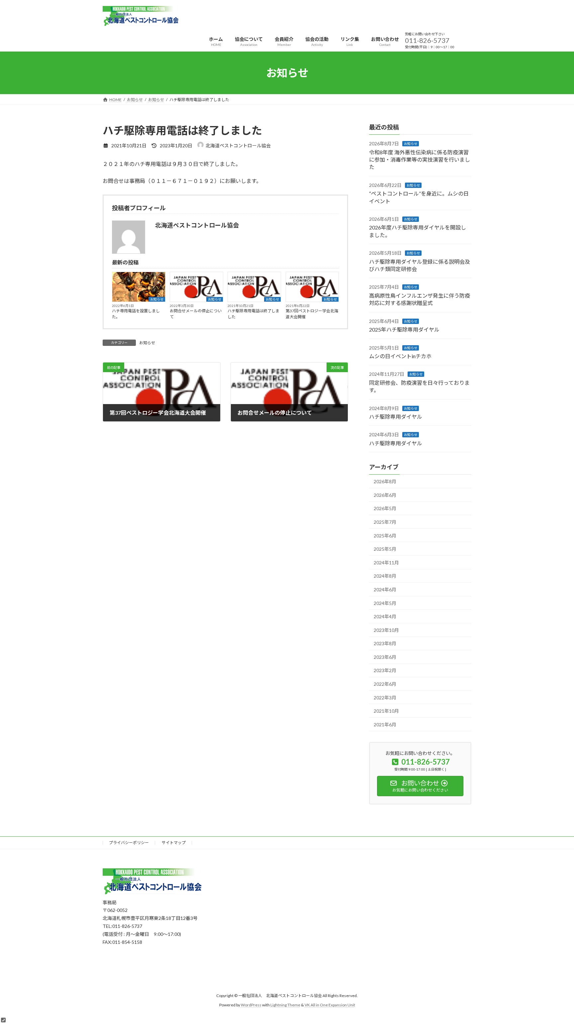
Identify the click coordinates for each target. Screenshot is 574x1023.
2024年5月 (385, 603)
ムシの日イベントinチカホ (400, 356)
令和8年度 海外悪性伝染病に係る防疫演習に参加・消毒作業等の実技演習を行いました (419, 159)
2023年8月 (385, 643)
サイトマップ (174, 842)
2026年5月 (385, 509)
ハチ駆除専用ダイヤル (395, 416)
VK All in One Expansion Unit (330, 1005)
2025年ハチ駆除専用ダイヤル (404, 329)
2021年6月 (385, 724)
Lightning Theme (285, 1005)
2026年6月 (385, 495)
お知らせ (156, 299)
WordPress (251, 1005)
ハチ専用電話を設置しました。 (136, 313)
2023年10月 (386, 630)
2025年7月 (385, 522)
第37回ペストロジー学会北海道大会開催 (312, 313)
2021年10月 (386, 711)
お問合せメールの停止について (196, 313)
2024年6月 (385, 589)
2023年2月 (385, 670)
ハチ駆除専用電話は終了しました (253, 313)
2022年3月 (385, 697)
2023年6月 (385, 657)
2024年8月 (385, 576)
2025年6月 (385, 535)
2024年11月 (386, 562)
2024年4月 (385, 616)
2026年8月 (385, 481)
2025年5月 (385, 549)
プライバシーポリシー (129, 842)
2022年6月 (385, 684)
